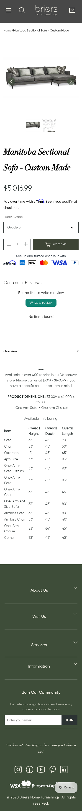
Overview (10, 351)
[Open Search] (22, 10)
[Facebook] (29, 770)
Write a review (41, 303)
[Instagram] (18, 770)
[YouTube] (41, 770)
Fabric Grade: (13, 217)
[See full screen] (41, 77)
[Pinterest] (52, 770)
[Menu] (8, 10)
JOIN (69, 720)
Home (7, 30)
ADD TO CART (59, 245)
